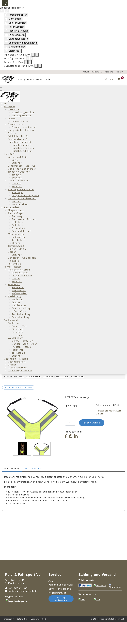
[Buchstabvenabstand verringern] (36, 66)
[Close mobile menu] (1, 90)
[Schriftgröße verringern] (27, 58)
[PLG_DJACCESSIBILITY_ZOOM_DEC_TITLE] (33, 55)
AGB (50, 580)
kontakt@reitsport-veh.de (22, 590)
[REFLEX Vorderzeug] (22, 449)
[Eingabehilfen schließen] (7, 11)
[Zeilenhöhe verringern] (26, 62)
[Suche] (105, 79)
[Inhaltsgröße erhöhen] (37, 55)
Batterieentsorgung (59, 588)
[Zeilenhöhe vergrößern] (30, 62)
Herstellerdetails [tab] (34, 468)
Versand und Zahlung (60, 584)
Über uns (109, 72)
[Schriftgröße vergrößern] (31, 58)
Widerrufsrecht (57, 592)
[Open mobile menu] (1, 87)
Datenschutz (23, 619)
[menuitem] (5, 103)
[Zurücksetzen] (2, 11)
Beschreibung (12, 468)
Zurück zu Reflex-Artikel (19, 387)
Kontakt (119, 72)
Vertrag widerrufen (61, 599)
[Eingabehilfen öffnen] (5, 3)
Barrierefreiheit (38, 619)
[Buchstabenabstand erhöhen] (40, 66)
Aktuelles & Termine (92, 72)
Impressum (9, 619)
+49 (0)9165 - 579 (18, 588)
